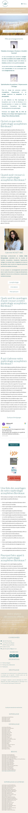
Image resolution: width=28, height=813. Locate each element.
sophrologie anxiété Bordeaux (8, 766)
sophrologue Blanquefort (7, 734)
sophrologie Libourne (6, 720)
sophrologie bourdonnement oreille (9, 794)
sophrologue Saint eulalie (7, 738)
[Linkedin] (14, 655)
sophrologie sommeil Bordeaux (8, 760)
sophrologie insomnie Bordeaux (8, 761)
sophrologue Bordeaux (6, 727)
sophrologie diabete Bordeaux (8, 764)
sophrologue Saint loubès (7, 732)
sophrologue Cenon (6, 742)
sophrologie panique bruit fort (8, 802)
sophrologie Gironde (6, 718)
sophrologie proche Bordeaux (8, 717)
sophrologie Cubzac (6, 719)
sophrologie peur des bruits (7, 803)
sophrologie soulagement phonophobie (9, 799)
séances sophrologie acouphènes (8, 796)
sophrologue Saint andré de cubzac (9, 739)
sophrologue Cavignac (6, 740)
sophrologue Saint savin (6, 741)
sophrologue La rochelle (6, 746)
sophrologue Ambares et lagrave (8, 744)
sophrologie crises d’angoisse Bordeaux (10, 756)
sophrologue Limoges (6, 745)
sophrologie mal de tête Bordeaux (8, 755)
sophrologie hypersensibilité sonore (9, 786)
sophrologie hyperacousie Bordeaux (9, 769)
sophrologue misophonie (7, 808)
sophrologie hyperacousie (7, 792)
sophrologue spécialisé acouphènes (9, 798)
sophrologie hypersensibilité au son (9, 800)
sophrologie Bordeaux (6, 721)
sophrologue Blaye (5, 743)
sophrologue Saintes (6, 748)
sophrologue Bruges (6, 736)
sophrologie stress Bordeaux (7, 767)
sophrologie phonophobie (7, 806)
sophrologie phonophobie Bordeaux (9, 805)
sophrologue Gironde (6, 729)
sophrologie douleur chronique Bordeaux (10, 765)
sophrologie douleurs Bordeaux (8, 763)
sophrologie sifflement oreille (7, 793)
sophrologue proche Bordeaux (8, 728)
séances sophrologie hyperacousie (9, 789)
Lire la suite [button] (5, 435)
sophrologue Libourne (6, 731)
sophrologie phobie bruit (7, 801)
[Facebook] (11, 655)
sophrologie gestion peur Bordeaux (9, 757)
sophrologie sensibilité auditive (8, 787)
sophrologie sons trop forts (7, 788)
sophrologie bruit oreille (6, 795)
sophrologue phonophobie (7, 804)
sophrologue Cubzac (6, 730)
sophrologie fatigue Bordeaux (8, 762)
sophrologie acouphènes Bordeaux (12, 130)
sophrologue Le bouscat (6, 735)
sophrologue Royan (5, 747)
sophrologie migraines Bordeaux (8, 754)
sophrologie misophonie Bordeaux (8, 809)
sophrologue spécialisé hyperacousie (9, 790)
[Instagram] (17, 655)
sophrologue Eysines (6, 733)
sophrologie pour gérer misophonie (9, 807)
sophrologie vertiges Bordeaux (8, 768)
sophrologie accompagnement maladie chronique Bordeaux (13, 759)
